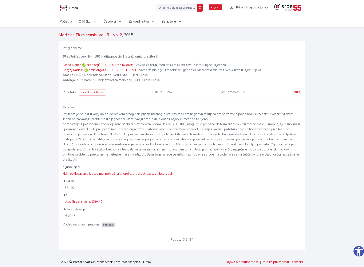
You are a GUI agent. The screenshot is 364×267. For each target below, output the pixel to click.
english (215, 7)
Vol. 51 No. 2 (110, 35)
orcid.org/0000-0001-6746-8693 (110, 65)
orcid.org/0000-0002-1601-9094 (112, 70)
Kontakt (297, 262)
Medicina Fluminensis (78, 35)
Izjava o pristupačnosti (243, 262)
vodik (169, 174)
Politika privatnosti (275, 262)
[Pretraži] (200, 8)
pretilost (139, 174)
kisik (65, 174)
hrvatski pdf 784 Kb (92, 92)
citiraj (297, 92)
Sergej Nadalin (73, 70)
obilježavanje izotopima (87, 174)
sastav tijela (155, 174)
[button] (248, 7)
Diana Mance (72, 65)
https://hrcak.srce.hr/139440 (83, 202)
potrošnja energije (118, 174)
